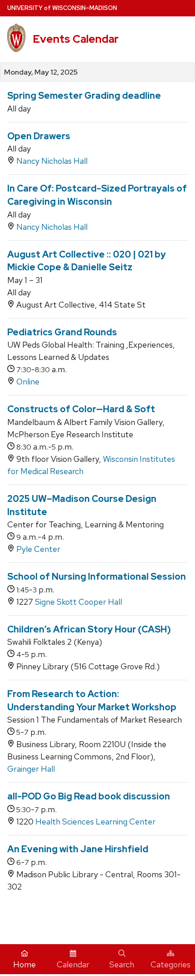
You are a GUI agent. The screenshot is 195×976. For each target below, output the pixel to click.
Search (121, 964)
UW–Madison (62, 8)
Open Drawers (38, 136)
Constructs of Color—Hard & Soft (81, 409)
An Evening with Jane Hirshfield (77, 849)
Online (27, 381)
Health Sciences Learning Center (95, 821)
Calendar (73, 964)
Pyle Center (38, 549)
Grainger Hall (31, 769)
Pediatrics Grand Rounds (62, 332)
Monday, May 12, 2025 (41, 72)
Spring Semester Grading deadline (84, 95)
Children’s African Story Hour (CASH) (89, 629)
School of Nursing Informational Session (96, 576)
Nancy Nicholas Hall (52, 161)
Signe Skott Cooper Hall (78, 602)
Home (24, 964)
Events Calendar (76, 39)
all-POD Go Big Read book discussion (88, 796)
